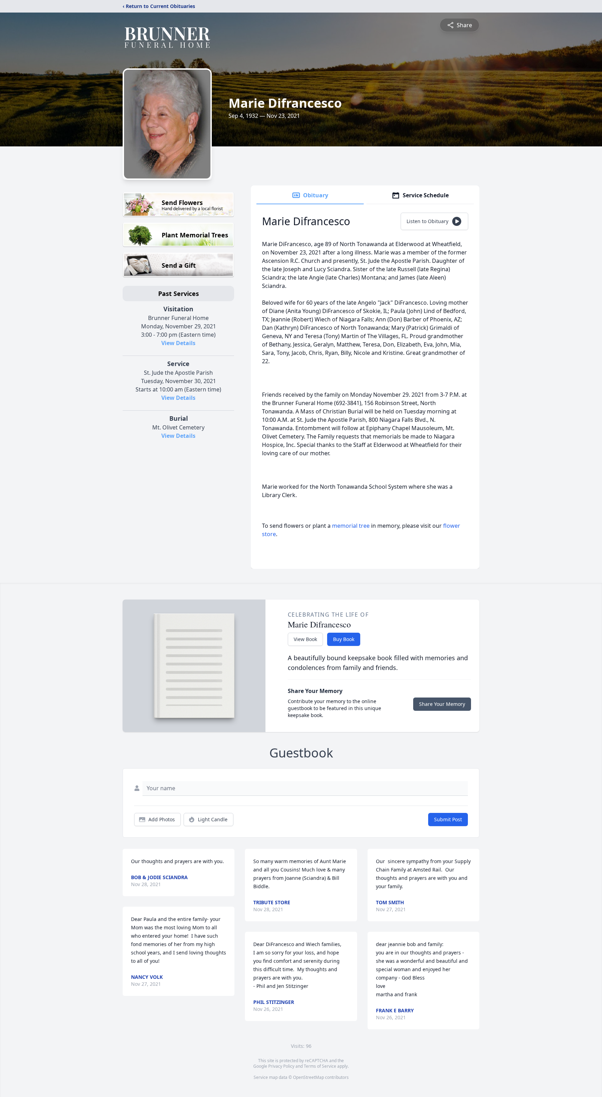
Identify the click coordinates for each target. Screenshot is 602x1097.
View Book (305, 639)
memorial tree (351, 526)
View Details (178, 343)
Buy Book (343, 639)
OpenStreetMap (308, 1077)
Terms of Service (320, 1066)
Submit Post (448, 819)
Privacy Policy (281, 1066)
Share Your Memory (442, 704)
